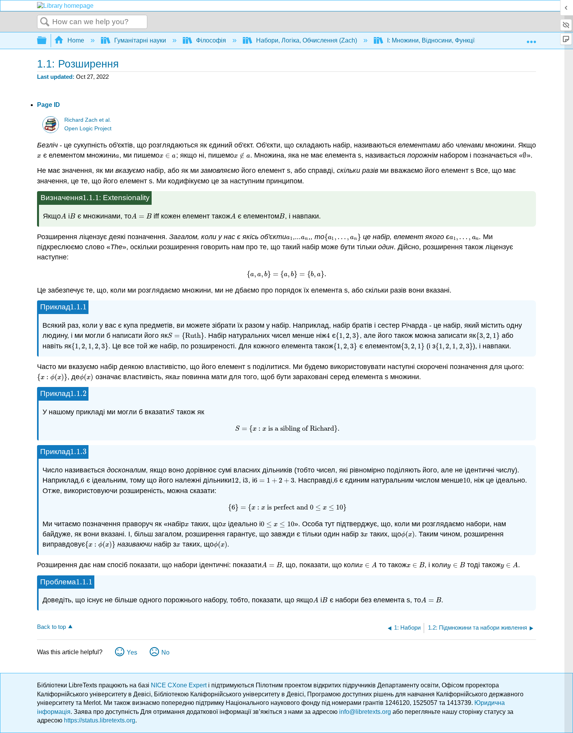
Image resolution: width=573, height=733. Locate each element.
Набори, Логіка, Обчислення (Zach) (307, 40)
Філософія (211, 40)
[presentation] (39, 155)
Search (45, 22)
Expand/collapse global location (531, 38)
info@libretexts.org (365, 711)
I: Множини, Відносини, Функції (431, 40)
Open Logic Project (87, 128)
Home (76, 40)
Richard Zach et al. (87, 120)
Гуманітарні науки (140, 40)
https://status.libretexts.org (99, 720)
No (165, 652)
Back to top (51, 626)
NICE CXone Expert (179, 685)
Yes (132, 652)
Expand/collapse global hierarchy (46, 40)
